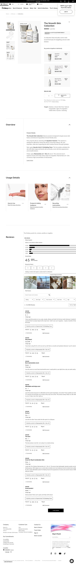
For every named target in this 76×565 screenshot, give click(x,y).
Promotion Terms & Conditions (25, 532)
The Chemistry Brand (32, 4)
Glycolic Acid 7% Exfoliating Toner (59, 67)
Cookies (59, 560)
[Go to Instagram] (55, 553)
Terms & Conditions (29, 560)
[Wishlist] (69, 21)
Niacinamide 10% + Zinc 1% (58, 79)
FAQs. (64, 100)
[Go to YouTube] (60, 553)
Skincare (13, 13)
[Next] (52, 1)
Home (7, 13)
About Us (5, 527)
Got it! (66, 11)
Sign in (36, 533)
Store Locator (38, 535)
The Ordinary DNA (7, 529)
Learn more (30, 160)
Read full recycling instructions (60, 207)
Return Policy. (55, 101)
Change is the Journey (8, 542)
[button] (17, 8)
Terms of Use (58, 547)
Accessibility (6, 539)
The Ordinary (5, 4)
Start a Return (38, 527)
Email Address (55, 537)
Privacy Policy (37, 560)
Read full (14, 205)
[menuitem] (4, 4)
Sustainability (6, 540)
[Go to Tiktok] (64, 553)
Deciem (40, 4)
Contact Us (37, 524)
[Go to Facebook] (51, 553)
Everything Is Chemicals (8, 544)
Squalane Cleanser (57, 54)
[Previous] (24, 1)
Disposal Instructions (23, 529)
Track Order (37, 530)
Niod (13, 4)
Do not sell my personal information (49, 560)
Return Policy (22, 530)
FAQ (20, 527)
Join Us (4, 530)
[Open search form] (60, 1)
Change (12, 549)
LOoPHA (21, 4)
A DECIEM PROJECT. (8, 561)
